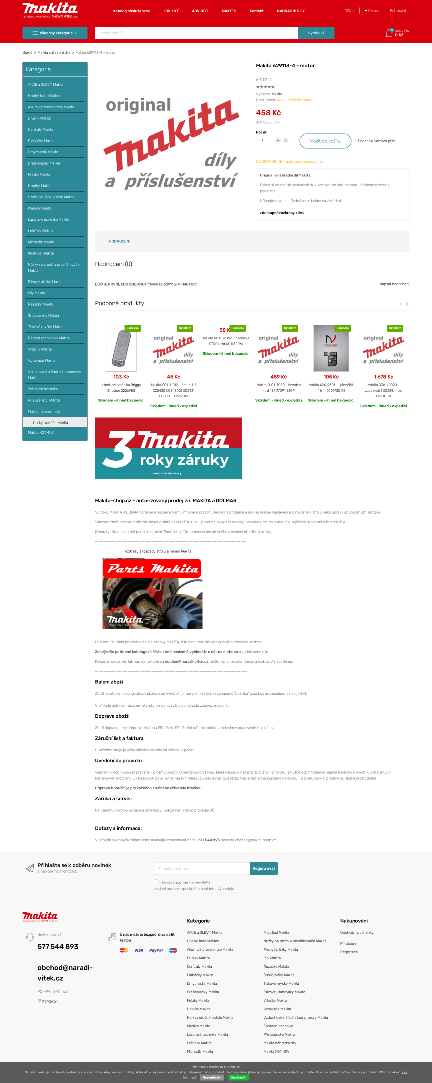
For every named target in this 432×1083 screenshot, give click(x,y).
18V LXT (171, 11)
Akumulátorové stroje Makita (51, 107)
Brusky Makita (39, 118)
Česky (373, 11)
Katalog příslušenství (131, 11)
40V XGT (200, 11)
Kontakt (257, 11)
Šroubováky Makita (43, 315)
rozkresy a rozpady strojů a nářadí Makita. (158, 551)
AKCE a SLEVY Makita (46, 84)
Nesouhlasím (212, 1077)
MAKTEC (229, 11)
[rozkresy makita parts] (152, 593)
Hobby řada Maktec (44, 96)
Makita (277, 94)
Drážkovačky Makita (44, 163)
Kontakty (49, 1001)
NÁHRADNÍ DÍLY (291, 11)
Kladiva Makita (39, 208)
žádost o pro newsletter (187, 882)
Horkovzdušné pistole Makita (51, 197)
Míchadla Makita (41, 242)
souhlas (182, 882)
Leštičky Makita (40, 230)
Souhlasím (238, 1077)
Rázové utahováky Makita (49, 338)
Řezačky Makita (40, 304)
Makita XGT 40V (41, 432)
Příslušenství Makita (44, 400)
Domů (27, 52)
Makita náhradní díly (54, 52)
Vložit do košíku (325, 141)
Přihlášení (398, 10)
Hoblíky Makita (40, 186)
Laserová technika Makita (48, 219)
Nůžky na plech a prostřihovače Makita (54, 267)
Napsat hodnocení (395, 284)
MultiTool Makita (41, 253)
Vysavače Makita (42, 360)
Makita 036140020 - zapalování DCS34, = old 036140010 (383, 390)
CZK (348, 11)
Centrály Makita (40, 129)
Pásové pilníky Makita (45, 282)
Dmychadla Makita (43, 152)
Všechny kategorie (56, 33)
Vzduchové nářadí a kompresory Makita (54, 375)
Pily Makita (36, 293)
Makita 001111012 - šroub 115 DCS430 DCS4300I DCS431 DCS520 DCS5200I (173, 390)
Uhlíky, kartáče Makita (50, 422)
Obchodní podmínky (356, 932)
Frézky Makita (39, 174)
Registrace (349, 952)
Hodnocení (119, 241)
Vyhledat (316, 32)
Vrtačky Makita (40, 349)
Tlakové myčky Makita (46, 326)
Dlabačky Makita (41, 140)
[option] (121, 363)
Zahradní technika (43, 389)
